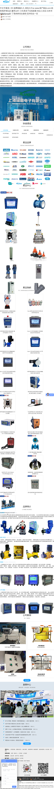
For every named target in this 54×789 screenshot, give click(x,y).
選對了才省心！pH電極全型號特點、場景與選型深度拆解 (18, 729)
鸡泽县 (25, 788)
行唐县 (50, 785)
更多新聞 (27, 743)
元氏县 (42, 787)
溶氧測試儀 (24, 133)
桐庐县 (49, 787)
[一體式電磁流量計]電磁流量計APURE (35, 452)
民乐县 (18, 788)
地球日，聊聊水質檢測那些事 (12, 737)
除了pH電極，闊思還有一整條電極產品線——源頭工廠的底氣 (19, 721)
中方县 (35, 787)
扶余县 (35, 788)
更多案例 (27, 680)
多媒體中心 (35, 1)
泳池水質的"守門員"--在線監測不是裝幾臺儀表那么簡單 (18, 734)
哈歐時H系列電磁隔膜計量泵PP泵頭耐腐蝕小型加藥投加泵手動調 (7, 452)
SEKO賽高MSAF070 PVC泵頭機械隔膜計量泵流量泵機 (35, 372)
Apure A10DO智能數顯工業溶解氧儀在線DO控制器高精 (35, 331)
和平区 (47, 785)
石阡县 (22, 787)
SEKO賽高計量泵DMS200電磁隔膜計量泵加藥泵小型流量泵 (35, 392)
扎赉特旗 (19, 785)
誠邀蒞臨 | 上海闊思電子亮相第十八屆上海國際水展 (17, 726)
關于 (22, 3)
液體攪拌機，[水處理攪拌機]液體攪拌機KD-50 (35, 472)
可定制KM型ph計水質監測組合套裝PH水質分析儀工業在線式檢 (35, 412)
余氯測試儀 (32, 133)
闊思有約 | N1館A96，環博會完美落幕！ (14, 740)
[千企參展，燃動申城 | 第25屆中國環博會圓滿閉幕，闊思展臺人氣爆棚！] (27, 703)
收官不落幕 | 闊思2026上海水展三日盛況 (14, 723)
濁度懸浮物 (40, 133)
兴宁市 (39, 787)
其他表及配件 (6, 137)
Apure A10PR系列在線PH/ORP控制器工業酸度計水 (7, 392)
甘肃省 (29, 787)
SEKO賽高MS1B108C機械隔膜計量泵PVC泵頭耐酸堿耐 (7, 352)
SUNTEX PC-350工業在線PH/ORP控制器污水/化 (8, 472)
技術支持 (15, 3)
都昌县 (26, 785)
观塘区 (28, 788)
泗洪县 (37, 785)
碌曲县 (34, 785)
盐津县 (38, 788)
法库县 (25, 787)
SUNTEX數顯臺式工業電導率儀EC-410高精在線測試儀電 (8, 432)
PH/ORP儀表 (6, 133)
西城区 (32, 788)
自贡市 (22, 788)
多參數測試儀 (50, 135)
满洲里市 (30, 785)
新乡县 (19, 787)
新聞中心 (19, 1)
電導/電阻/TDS (15, 133)
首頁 (14, 1)
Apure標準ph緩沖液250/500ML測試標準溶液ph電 (35, 311)
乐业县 (43, 785)
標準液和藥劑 (15, 137)
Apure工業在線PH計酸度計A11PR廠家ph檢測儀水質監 (35, 352)
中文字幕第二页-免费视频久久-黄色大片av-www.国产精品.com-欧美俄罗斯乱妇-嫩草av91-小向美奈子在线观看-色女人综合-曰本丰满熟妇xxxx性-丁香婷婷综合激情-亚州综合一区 (26, 11)
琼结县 (32, 787)
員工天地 (43, 1)
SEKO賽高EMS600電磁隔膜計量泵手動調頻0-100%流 (7, 331)
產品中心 (26, 1)
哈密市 (23, 785)
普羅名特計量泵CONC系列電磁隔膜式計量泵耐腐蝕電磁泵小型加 (35, 432)
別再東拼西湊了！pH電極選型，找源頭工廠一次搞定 (17, 732)
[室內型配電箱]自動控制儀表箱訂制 (35, 493)
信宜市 (45, 787)
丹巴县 (40, 785)
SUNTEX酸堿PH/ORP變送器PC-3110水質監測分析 (7, 493)
